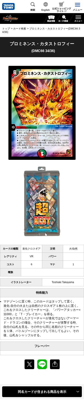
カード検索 (19, 28)
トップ (6, 28)
